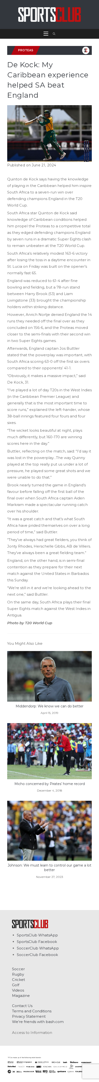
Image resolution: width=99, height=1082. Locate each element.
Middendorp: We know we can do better (49, 706)
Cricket (18, 979)
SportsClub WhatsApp (37, 935)
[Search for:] (52, 33)
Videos (18, 990)
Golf (15, 985)
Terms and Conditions (31, 1011)
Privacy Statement (29, 1016)
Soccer (18, 969)
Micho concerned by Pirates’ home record (49, 784)
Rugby (18, 974)
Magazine (21, 995)
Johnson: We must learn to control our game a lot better (49, 867)
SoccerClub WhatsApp (38, 948)
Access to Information (32, 1032)
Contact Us (22, 1005)
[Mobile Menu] (46, 33)
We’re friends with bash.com (38, 1021)
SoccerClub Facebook (37, 954)
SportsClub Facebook (37, 941)
